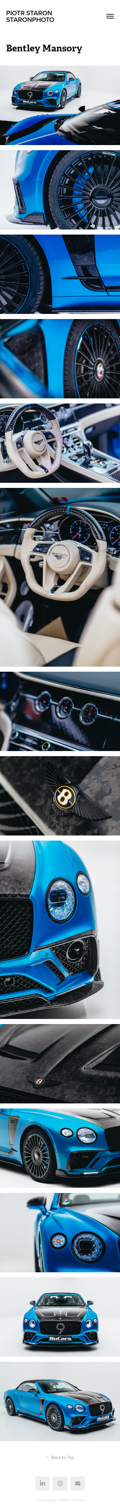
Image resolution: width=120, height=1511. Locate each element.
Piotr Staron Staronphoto (47, 16)
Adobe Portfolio (71, 1500)
